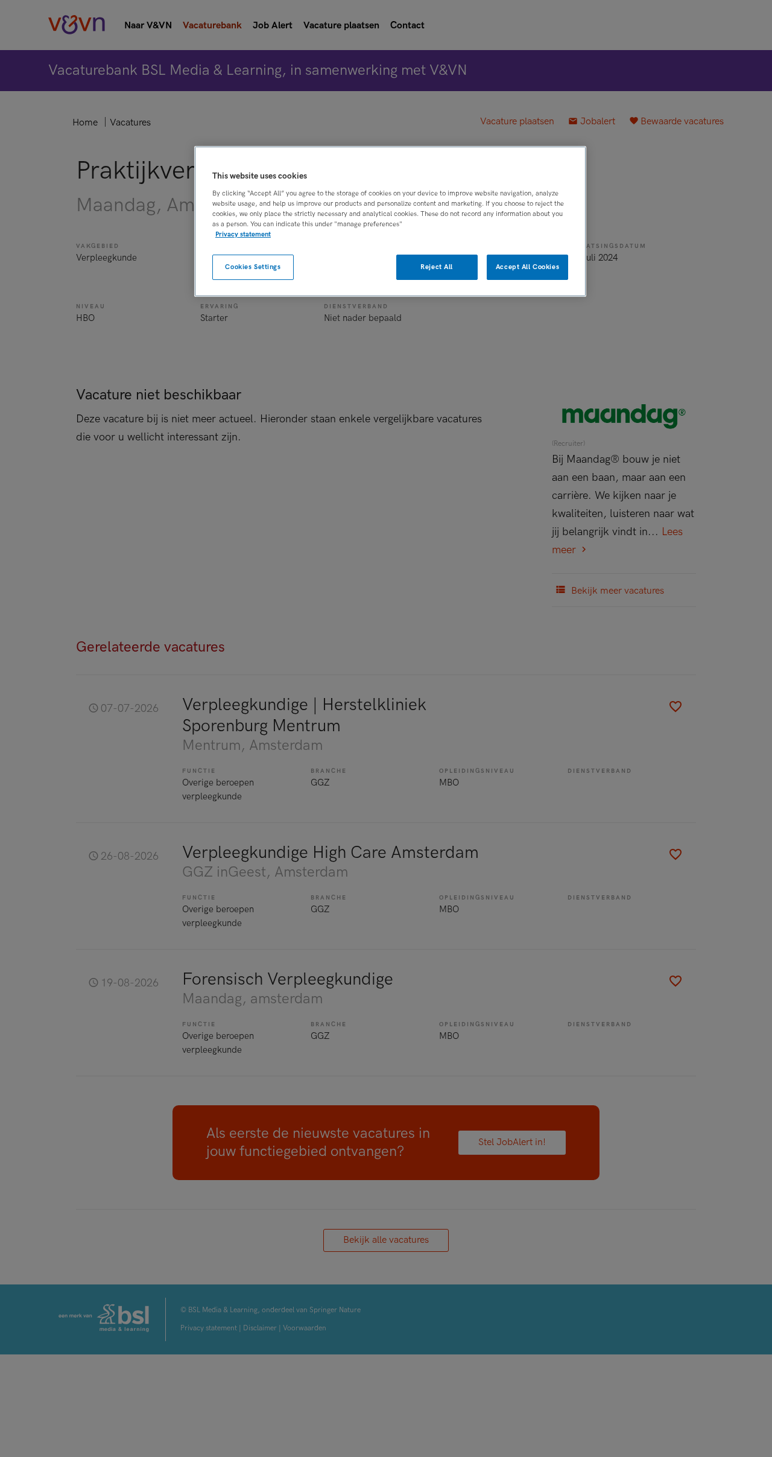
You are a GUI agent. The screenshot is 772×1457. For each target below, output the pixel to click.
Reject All (436, 266)
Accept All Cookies (527, 266)
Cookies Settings (252, 266)
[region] (390, 221)
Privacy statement (243, 234)
